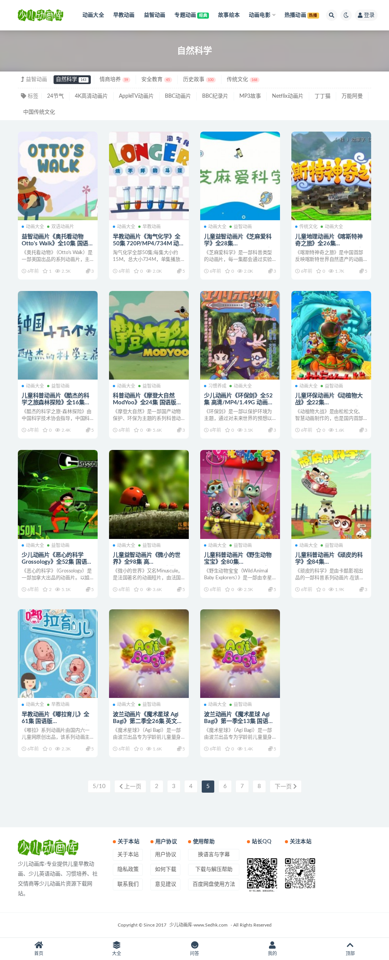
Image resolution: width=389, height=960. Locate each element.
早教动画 (151, 226)
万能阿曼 (352, 96)
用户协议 (165, 854)
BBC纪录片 (215, 96)
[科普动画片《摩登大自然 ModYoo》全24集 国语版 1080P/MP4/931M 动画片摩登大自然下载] (149, 335)
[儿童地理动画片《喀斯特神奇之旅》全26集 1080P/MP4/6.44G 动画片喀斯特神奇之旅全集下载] (331, 176)
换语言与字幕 (214, 854)
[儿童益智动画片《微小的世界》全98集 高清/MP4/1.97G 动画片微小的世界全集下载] (149, 494)
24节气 (55, 96)
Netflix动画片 (288, 96)
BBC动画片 (178, 96)
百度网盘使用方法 (214, 884)
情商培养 (114, 79)
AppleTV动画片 (136, 96)
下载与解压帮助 (213, 869)
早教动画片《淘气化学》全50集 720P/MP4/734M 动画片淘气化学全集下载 (149, 243)
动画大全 (35, 226)
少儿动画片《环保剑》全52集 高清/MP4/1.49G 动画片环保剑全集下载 (238, 402)
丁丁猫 (322, 96)
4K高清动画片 (91, 96)
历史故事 (198, 79)
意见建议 (165, 884)
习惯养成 (217, 386)
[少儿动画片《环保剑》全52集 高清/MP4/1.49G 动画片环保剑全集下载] (240, 335)
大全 (116, 953)
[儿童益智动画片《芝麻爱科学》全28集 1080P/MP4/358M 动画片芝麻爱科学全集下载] (240, 176)
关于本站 (128, 854)
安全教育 (155, 79)
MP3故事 (250, 96)
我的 (272, 953)
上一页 (132, 787)
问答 (194, 953)
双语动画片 (62, 226)
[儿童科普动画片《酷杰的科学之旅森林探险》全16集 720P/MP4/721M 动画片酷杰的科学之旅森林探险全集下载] (58, 335)
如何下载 (165, 869)
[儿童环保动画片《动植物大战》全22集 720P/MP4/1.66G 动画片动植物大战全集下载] (331, 335)
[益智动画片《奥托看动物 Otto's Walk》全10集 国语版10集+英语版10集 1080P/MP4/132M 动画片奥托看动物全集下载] (58, 176)
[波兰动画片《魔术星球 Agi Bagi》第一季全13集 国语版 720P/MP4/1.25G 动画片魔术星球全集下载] (240, 653)
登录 (369, 15)
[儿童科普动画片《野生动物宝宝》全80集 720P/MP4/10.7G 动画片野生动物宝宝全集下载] (240, 494)
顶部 (350, 953)
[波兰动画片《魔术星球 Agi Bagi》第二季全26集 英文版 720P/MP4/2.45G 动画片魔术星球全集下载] (149, 653)
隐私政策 (128, 869)
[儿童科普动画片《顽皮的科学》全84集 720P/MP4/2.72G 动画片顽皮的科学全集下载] (331, 494)
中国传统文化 (39, 112)
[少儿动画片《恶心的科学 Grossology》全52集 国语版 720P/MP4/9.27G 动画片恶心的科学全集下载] (58, 494)
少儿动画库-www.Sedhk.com (198, 925)
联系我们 (128, 884)
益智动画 (243, 226)
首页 (38, 953)
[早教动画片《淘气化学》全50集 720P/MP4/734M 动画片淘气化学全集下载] (149, 176)
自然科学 (71, 79)
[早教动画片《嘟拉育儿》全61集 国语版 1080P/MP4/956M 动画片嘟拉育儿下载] (58, 653)
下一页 (284, 787)
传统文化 (242, 79)
